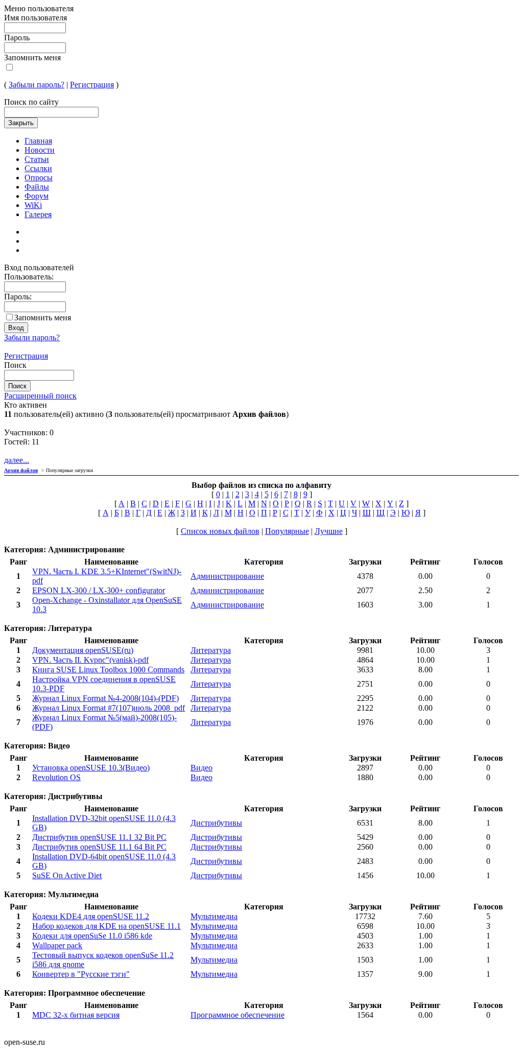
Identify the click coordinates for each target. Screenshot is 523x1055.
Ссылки (38, 168)
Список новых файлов (220, 531)
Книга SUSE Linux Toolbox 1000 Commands (108, 669)
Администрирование (227, 576)
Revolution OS (56, 777)
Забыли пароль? (36, 84)
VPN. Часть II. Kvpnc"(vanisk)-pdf (90, 659)
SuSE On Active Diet (67, 875)
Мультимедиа (214, 916)
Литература (211, 650)
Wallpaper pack (57, 945)
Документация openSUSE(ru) (82, 650)
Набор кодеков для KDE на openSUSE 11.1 (106, 926)
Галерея (38, 214)
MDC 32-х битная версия (76, 1015)
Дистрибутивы (216, 822)
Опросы (39, 177)
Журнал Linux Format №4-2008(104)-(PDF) (105, 698)
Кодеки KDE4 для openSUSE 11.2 (90, 916)
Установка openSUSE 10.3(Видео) (91, 767)
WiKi (33, 205)
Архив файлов (21, 470)
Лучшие (329, 531)
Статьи (37, 159)
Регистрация (92, 84)
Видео (201, 767)
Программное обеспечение (237, 1015)
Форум (37, 196)
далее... (16, 460)
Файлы (37, 186)
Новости (40, 150)
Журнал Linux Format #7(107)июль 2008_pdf (108, 708)
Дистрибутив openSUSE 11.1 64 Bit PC (99, 846)
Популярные (287, 531)
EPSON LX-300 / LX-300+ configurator (98, 590)
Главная (38, 140)
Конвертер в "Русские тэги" (81, 974)
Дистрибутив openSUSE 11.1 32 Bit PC (99, 837)
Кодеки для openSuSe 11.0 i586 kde (92, 935)
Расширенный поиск (40, 395)
